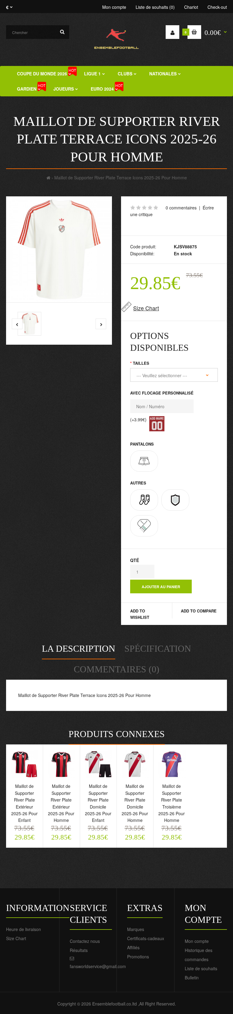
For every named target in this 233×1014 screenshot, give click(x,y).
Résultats (79, 950)
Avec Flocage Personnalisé (162, 393)
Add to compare (199, 611)
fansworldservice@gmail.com (98, 966)
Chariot (191, 7)
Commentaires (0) (116, 669)
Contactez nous (85, 941)
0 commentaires (181, 208)
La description (78, 648)
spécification (157, 648)
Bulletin (192, 977)
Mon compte (114, 7)
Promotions (138, 957)
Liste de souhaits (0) (155, 7)
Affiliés (133, 947)
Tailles (141, 363)
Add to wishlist (139, 614)
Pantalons (142, 444)
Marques (135, 929)
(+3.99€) (138, 419)
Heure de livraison (23, 929)
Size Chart (146, 308)
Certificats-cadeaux (145, 938)
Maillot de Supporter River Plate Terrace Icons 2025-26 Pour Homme (120, 177)
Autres (138, 483)
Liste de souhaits (201, 968)
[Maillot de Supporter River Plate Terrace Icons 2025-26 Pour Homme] (59, 249)
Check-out (217, 7)
